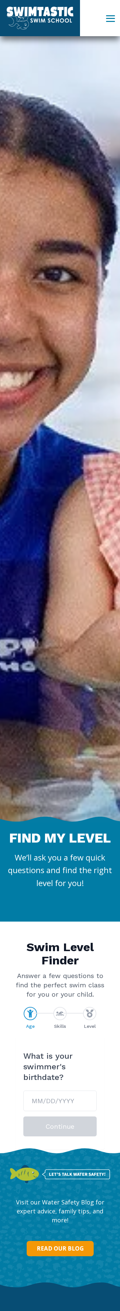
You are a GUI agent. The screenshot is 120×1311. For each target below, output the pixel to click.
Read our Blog (60, 1248)
